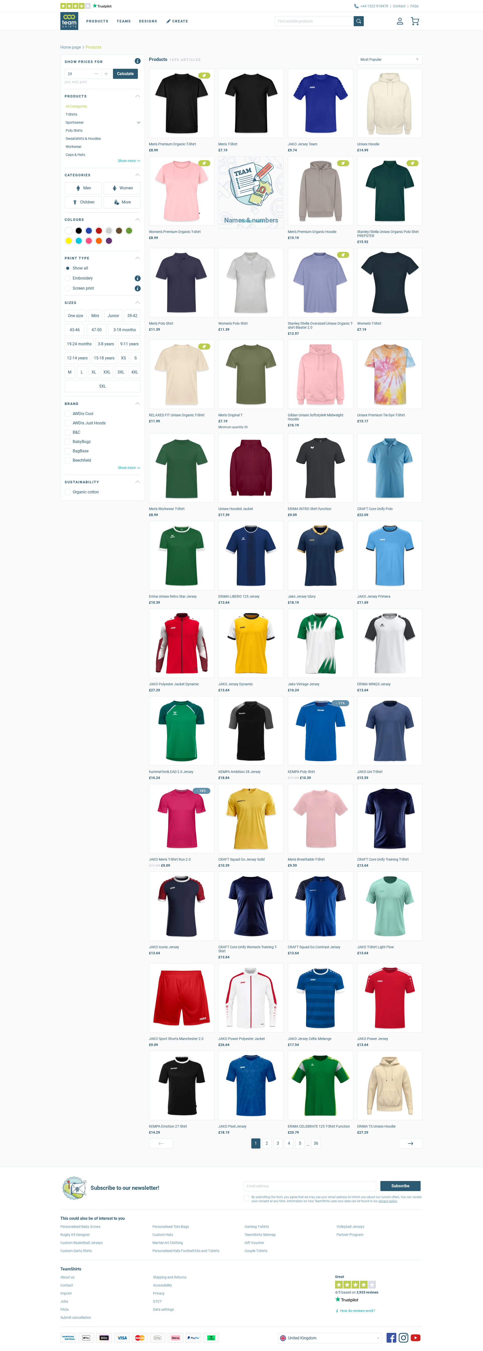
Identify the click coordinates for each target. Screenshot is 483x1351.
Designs (148, 21)
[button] (251, 192)
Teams (124, 21)
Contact (399, 6)
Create (180, 21)
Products (97, 21)
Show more (127, 161)
